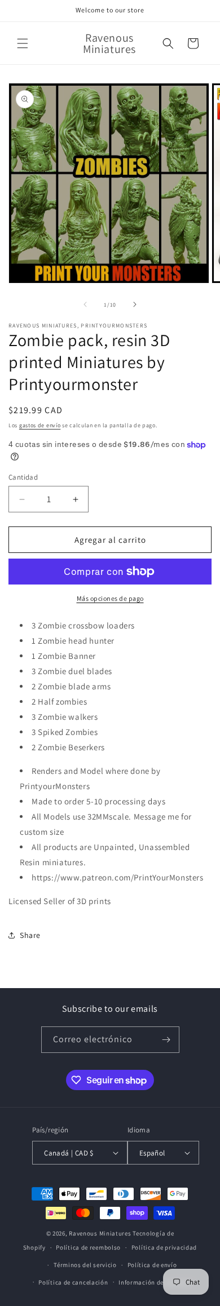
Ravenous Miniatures (100, 1233)
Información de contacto (155, 1282)
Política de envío (152, 1265)
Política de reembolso (88, 1247)
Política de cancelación (73, 1282)
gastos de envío (40, 425)
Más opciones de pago (110, 598)
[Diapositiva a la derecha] (134, 304)
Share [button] (30, 935)
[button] (22, 43)
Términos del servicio (85, 1265)
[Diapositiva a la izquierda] (85, 304)
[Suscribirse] (166, 1039)
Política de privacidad (164, 1247)
